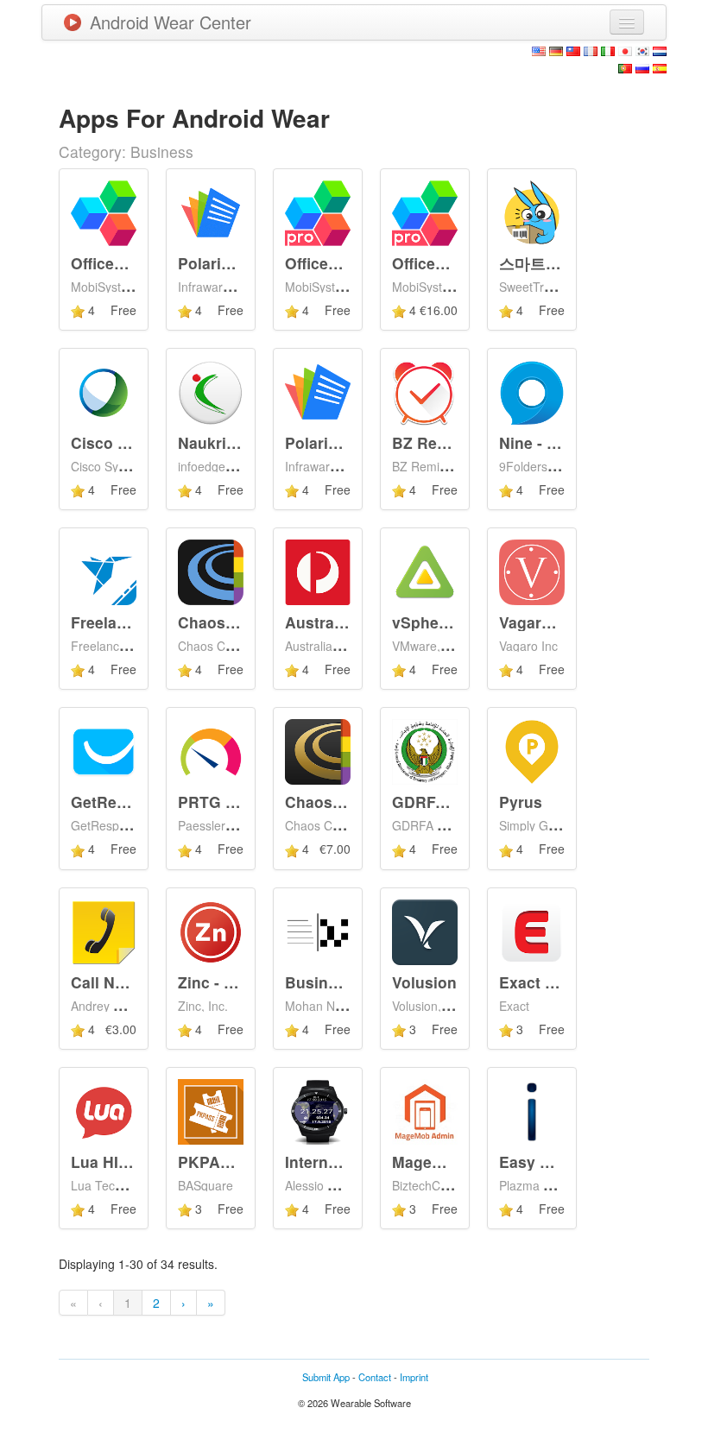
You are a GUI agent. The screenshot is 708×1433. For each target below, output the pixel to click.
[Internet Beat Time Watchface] (318, 1110)
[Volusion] (425, 929)
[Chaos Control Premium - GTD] (318, 750)
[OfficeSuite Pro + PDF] (425, 210)
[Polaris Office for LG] (318, 391)
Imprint (414, 1377)
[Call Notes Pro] (103, 929)
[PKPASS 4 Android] (210, 1110)
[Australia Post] (318, 570)
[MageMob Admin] (425, 1110)
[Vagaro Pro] (532, 570)
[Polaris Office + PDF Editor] (210, 210)
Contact (374, 1377)
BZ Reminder (440, 442)
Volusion (424, 982)
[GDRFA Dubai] (425, 750)
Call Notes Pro (124, 982)
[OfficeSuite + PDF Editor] (103, 210)
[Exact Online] (532, 929)
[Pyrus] (532, 750)
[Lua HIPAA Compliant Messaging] (103, 1110)
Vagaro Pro (540, 622)
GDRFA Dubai (443, 801)
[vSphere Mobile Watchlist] (425, 570)
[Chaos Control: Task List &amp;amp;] (210, 570)
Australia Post (337, 622)
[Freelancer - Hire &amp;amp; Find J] (103, 570)
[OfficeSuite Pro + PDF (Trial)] (318, 210)
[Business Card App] (318, 929)
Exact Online (546, 982)
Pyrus (520, 801)
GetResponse (121, 801)
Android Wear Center (170, 22)
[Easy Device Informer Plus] (532, 1110)
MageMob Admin (454, 1161)
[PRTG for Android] (210, 750)
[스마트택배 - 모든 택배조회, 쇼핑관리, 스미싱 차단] (532, 210)
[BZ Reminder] (425, 391)
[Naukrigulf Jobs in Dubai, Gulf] (210, 391)
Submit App (326, 1377)
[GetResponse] (103, 750)
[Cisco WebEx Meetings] (103, 391)
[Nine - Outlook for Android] (532, 391)
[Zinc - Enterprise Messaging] (210, 929)
